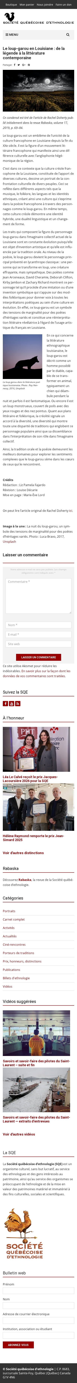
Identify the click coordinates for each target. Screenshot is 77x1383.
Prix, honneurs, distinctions (22, 961)
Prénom (8, 1284)
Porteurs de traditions (18, 953)
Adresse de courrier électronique (26, 1314)
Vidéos (7, 986)
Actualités (10, 936)
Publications (11, 970)
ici (70, 511)
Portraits (9, 911)
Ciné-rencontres (14, 945)
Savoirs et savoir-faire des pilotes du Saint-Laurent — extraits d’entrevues (36, 1119)
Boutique (11, 4)
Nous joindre (45, 4)
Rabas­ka (25, 880)
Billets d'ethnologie (16, 978)
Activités (9, 928)
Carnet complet (14, 919)
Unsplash (9, 542)
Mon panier (27, 4)
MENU (13, 35)
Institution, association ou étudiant (27, 1329)
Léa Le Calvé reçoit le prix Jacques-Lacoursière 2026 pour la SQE (30, 779)
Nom (6, 1299)
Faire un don (64, 4)
